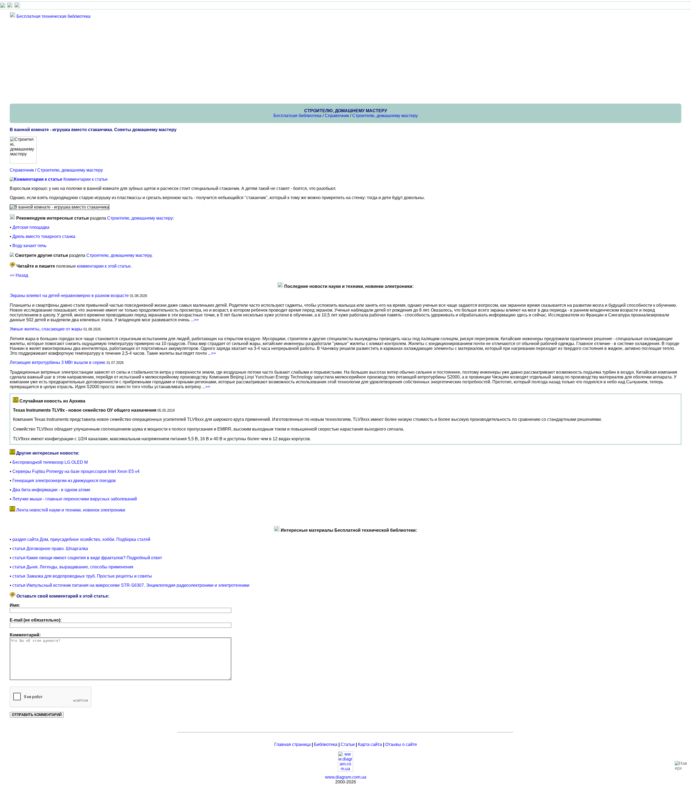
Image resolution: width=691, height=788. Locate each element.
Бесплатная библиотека (297, 115)
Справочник (337, 115)
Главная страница (292, 744)
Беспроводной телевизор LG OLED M (50, 462)
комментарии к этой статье (104, 266)
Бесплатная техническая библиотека (53, 16)
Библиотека (325, 744)
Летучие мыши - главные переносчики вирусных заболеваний (74, 499)
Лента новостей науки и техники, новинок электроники (70, 510)
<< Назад (19, 275)
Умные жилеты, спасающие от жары (46, 329)
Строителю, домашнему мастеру (385, 115)
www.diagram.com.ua (345, 777)
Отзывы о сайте (401, 744)
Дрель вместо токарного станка (43, 236)
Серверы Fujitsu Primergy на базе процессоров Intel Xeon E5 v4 (76, 471)
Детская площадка (30, 227)
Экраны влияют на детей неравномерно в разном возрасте (69, 295)
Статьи (348, 744)
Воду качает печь (29, 245)
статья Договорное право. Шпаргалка (50, 548)
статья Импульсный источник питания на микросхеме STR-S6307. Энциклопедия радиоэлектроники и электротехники (130, 585)
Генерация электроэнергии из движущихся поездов (64, 480)
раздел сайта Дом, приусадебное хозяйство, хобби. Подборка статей (81, 539)
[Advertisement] (172, 61)
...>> (195, 320)
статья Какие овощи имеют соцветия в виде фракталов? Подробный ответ (87, 557)
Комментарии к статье (85, 179)
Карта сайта (370, 744)
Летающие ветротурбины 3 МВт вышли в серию (57, 362)
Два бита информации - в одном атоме (51, 489)
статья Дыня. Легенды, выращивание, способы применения (72, 567)
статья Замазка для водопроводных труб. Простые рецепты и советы (82, 576)
